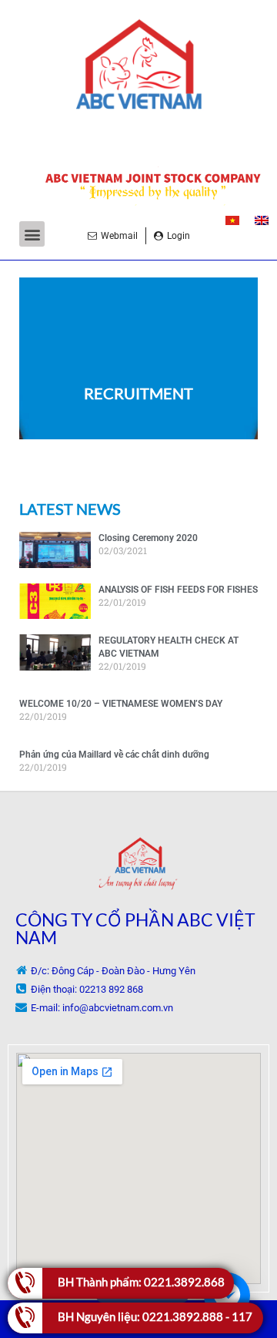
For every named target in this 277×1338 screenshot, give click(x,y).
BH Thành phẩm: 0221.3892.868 (141, 1282)
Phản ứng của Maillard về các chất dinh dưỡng (114, 754)
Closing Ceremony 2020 (148, 538)
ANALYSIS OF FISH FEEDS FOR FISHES (178, 589)
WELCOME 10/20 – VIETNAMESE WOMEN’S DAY (120, 703)
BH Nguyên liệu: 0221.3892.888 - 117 (155, 1316)
